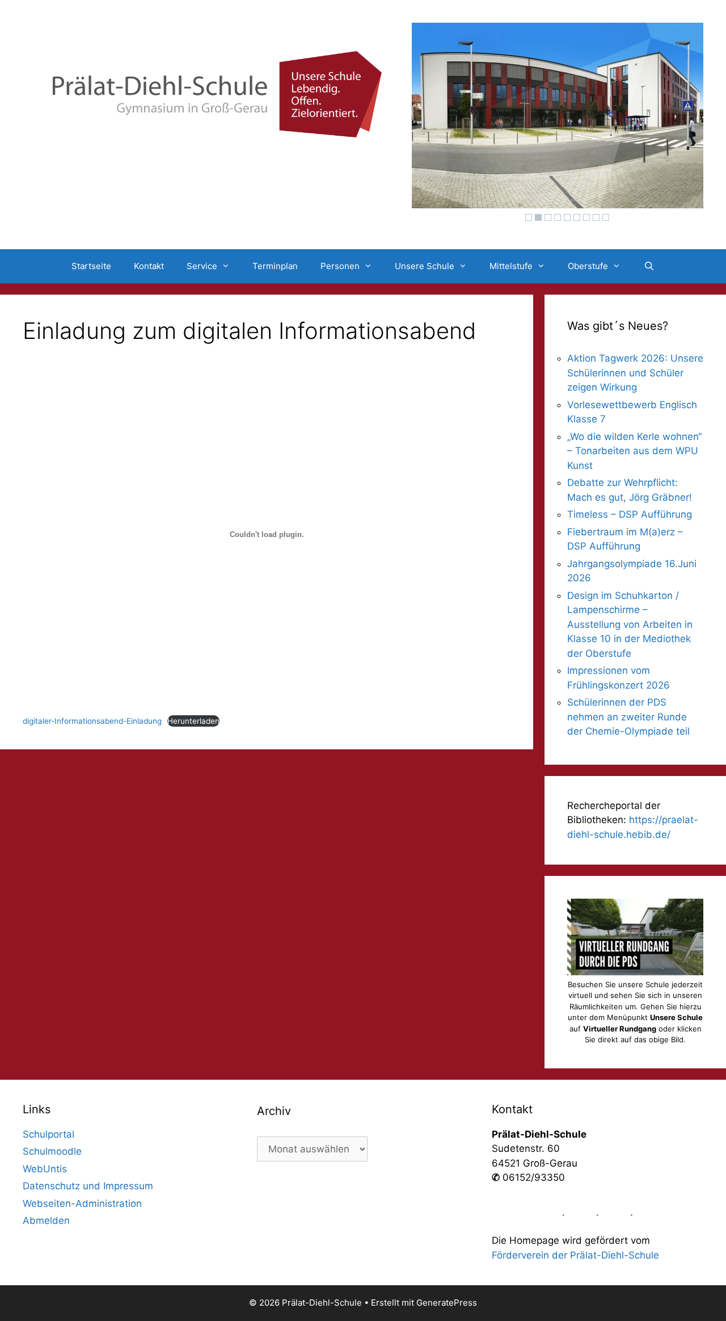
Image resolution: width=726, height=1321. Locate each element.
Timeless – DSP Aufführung (629, 514)
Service (202, 266)
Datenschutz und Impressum (88, 1186)
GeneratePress (446, 1302)
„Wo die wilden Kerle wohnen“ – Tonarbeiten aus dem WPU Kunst (634, 451)
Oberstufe (588, 266)
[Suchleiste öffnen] (648, 266)
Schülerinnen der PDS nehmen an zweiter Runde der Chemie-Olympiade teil (628, 717)
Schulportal (48, 1134)
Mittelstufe (511, 266)
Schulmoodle (52, 1151)
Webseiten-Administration (82, 1203)
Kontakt (149, 266)
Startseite (91, 266)
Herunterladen (193, 720)
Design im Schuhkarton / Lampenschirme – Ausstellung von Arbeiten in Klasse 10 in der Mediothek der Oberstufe (630, 624)
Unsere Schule (424, 266)
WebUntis (45, 1169)
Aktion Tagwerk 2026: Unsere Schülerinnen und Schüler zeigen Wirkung (635, 373)
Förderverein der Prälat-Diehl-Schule (575, 1255)
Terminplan (275, 266)
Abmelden (46, 1220)
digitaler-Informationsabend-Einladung (92, 720)
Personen (340, 266)
